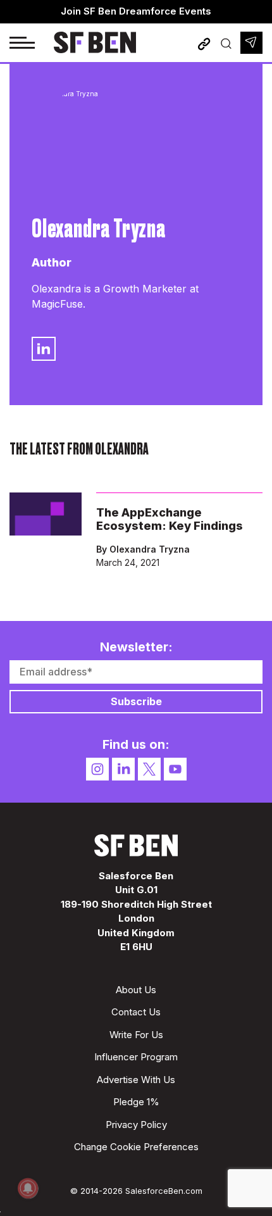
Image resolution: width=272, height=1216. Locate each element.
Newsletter (251, 43)
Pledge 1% (136, 1102)
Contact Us (136, 1012)
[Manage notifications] (28, 1188)
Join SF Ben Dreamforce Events (136, 11)
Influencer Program (136, 1057)
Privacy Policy (136, 1125)
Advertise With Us (136, 1080)
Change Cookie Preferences (136, 1147)
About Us (136, 990)
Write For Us (136, 1035)
